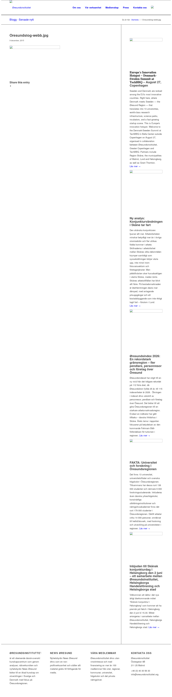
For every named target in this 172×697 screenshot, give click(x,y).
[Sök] (159, 7)
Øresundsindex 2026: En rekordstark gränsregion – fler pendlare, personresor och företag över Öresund (146, 364)
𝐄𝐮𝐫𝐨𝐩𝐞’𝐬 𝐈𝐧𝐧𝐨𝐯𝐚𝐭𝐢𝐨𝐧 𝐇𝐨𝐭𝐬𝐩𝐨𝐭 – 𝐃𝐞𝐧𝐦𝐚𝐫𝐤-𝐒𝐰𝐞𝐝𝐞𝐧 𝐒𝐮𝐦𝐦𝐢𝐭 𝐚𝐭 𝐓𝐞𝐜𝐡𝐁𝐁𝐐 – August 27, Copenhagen (145, 79)
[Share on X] (14, 86)
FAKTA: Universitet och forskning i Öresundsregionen (143, 465)
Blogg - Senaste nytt (22, 19)
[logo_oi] (20, 7)
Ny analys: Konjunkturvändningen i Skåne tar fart (146, 221)
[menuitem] (76, 7)
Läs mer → (135, 166)
